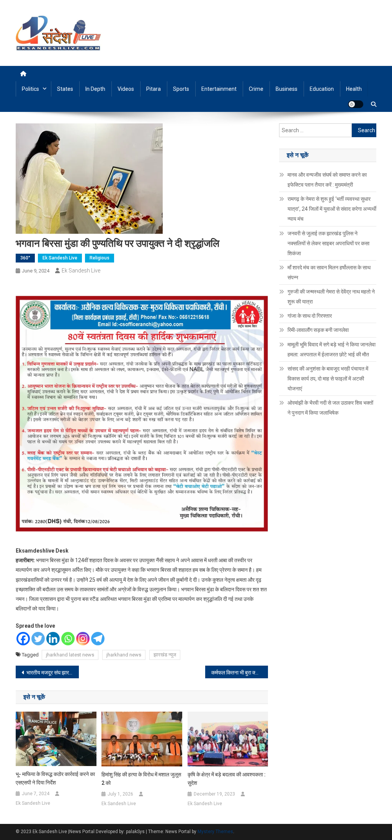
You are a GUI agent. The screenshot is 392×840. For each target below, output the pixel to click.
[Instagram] (83, 638)
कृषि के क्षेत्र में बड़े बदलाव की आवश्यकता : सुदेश (227, 778)
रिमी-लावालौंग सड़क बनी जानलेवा (318, 330)
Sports (181, 89)
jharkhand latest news (70, 655)
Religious (99, 258)
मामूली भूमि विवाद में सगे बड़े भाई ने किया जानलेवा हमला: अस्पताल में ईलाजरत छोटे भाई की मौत (331, 349)
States (65, 89)
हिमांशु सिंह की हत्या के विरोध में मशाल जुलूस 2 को (141, 778)
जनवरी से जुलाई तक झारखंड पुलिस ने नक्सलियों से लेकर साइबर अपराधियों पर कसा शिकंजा (328, 243)
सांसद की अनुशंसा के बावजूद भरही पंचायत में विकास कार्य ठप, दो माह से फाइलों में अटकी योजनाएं (327, 379)
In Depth (95, 89)
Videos (126, 89)
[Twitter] (38, 638)
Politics (30, 89)
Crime (256, 89)
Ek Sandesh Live (59, 258)
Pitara (153, 89)
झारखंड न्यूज (165, 655)
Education (322, 89)
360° (25, 258)
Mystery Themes (215, 831)
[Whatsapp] (68, 638)
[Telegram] (98, 638)
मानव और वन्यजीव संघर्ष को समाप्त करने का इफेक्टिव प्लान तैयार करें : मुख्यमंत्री (327, 180)
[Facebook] (23, 638)
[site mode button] (355, 104)
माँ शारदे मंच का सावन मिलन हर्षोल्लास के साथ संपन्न (329, 272)
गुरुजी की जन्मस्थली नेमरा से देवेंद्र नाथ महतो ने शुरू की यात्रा (331, 297)
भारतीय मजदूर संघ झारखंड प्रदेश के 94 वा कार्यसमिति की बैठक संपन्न (52, 672)
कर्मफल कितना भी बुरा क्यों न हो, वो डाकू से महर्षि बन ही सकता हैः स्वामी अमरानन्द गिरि (239, 672)
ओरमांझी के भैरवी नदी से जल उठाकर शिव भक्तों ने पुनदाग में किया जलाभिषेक (330, 408)
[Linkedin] (53, 638)
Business (286, 89)
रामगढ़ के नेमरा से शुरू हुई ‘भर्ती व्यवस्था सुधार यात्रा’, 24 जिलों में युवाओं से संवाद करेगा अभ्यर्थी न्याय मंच (331, 209)
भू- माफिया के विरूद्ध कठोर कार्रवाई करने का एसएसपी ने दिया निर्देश (55, 778)
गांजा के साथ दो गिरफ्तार (309, 316)
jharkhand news (123, 655)
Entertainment (219, 89)
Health (354, 89)
